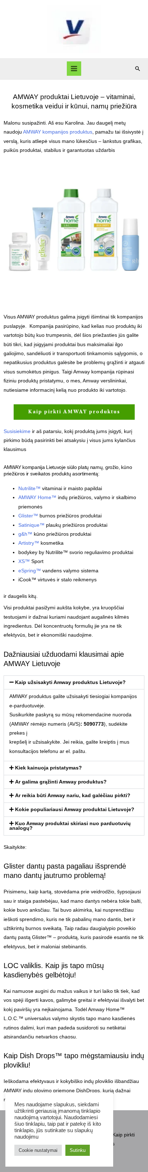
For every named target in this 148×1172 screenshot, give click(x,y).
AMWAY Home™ (37, 497)
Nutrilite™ (29, 488)
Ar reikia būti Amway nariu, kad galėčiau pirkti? (72, 795)
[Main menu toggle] (74, 68)
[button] (137, 68)
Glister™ (28, 515)
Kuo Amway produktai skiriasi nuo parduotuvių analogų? (70, 826)
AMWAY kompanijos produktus (57, 132)
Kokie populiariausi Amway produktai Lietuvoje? (74, 809)
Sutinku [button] (77, 1150)
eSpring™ (29, 570)
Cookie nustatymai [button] (38, 1150)
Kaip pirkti (123, 1135)
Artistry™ (28, 543)
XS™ (24, 561)
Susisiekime (17, 431)
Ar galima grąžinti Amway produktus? (61, 782)
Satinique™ (31, 525)
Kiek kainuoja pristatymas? (48, 768)
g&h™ (25, 534)
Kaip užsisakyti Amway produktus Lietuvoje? (70, 682)
